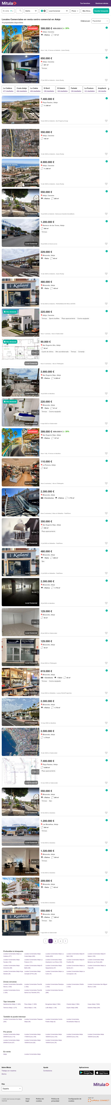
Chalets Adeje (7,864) (73, 1004)
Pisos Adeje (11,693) (30, 1004)
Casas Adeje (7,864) (94, 1004)
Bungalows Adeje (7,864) (53, 1004)
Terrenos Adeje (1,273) (10, 1007)
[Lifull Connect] (98, 1101)
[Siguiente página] (65, 941)
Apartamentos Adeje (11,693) (12, 1004)
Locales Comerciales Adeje (32, 1054)
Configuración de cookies (74, 1100)
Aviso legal (28, 1100)
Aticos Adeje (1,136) (30, 1007)
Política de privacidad (55, 1100)
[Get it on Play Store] (86, 1073)
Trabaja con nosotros (9, 1071)
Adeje (5, 1054)
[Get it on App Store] (102, 1072)
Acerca (4, 1074)
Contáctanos (47, 1071)
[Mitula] (9, 3)
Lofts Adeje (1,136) (51, 1007)
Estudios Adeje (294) (94, 1007)
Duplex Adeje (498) (72, 1007)
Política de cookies (40, 1100)
